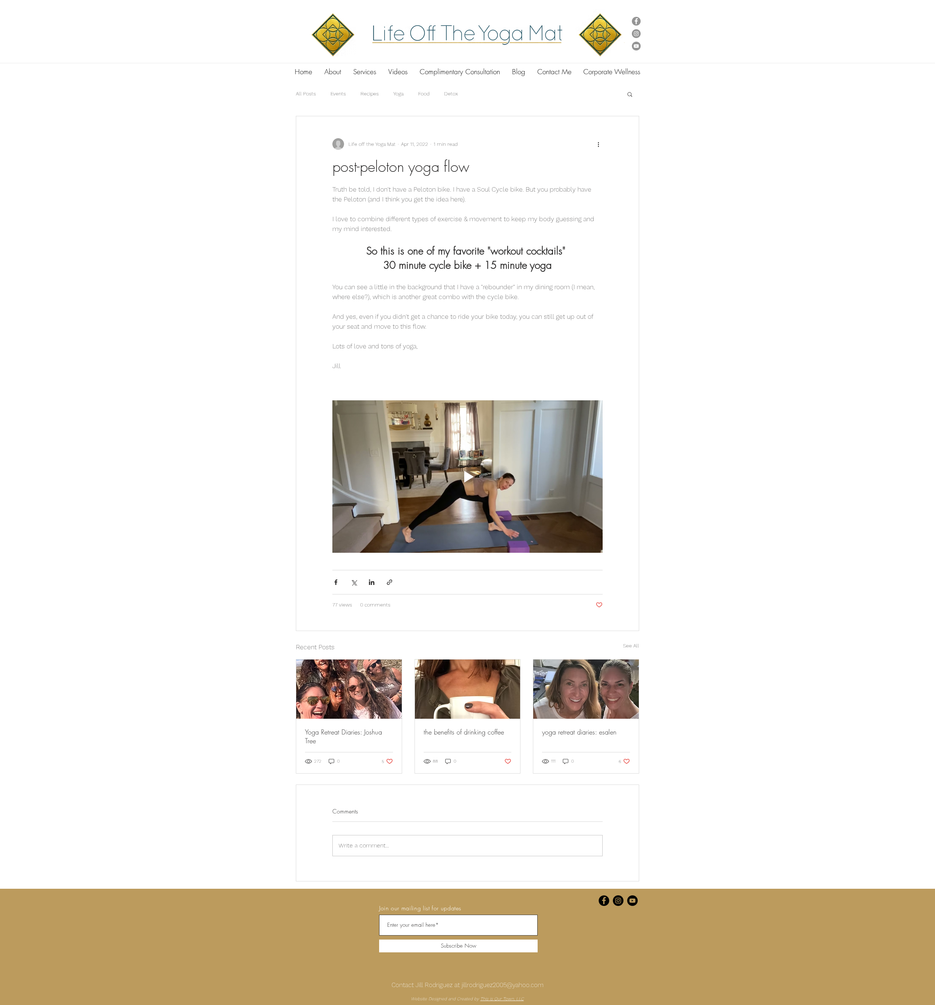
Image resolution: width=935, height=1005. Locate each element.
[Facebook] (636, 21)
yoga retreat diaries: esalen (579, 732)
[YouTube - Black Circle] (632, 900)
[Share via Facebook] (335, 582)
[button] (629, 94)
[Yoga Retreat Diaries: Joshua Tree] (349, 689)
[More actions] (598, 144)
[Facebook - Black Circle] (604, 900)
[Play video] (467, 476)
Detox (451, 94)
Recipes (369, 94)
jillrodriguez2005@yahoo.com (502, 985)
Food (424, 94)
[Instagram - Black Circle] (618, 900)
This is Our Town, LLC (502, 998)
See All (631, 646)
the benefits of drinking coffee (464, 732)
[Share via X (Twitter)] (353, 582)
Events (338, 94)
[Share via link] (389, 582)
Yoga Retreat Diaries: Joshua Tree (343, 736)
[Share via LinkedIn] (371, 582)
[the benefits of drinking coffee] (467, 689)
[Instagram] (636, 33)
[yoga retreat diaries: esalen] (586, 689)
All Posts (306, 94)
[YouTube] (636, 46)
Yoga (398, 94)
